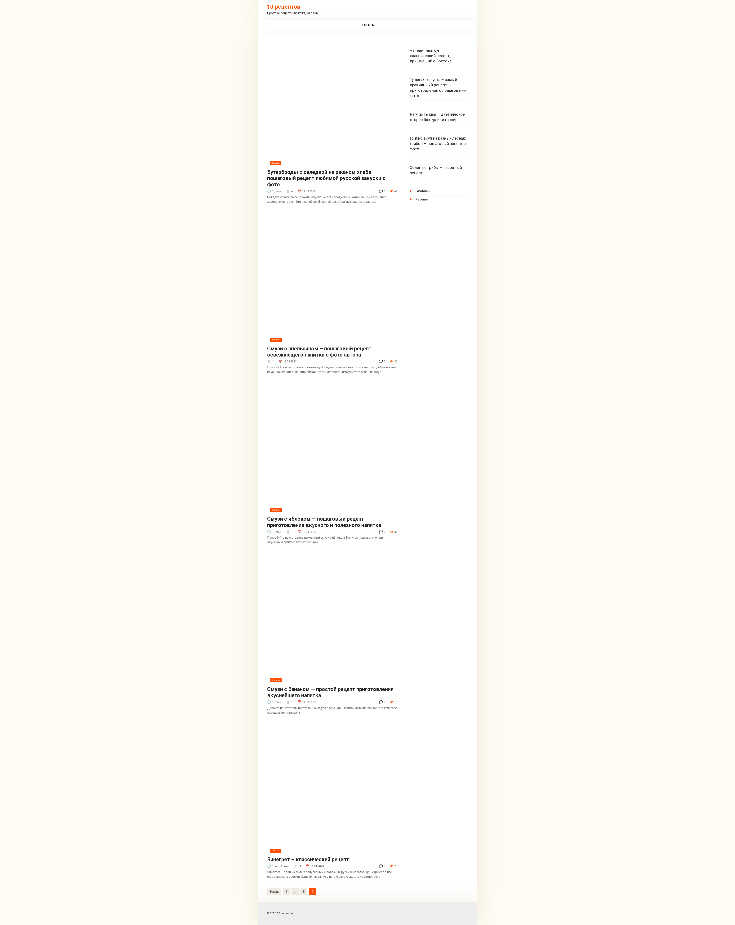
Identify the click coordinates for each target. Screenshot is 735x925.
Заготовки (423, 191)
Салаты (275, 850)
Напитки (275, 340)
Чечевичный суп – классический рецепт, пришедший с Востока (430, 55)
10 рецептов (283, 6)
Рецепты (367, 25)
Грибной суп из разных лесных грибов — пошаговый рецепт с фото (438, 143)
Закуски (275, 163)
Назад (274, 891)
